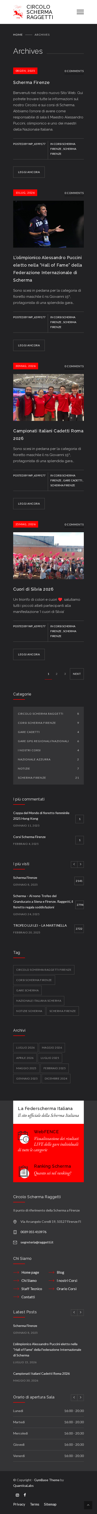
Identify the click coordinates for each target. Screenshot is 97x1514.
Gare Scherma (27, 990)
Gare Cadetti (73, 480)
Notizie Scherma (29, 1011)
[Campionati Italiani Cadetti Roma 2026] (48, 392)
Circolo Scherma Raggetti (48, 713)
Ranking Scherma (52, 1166)
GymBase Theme (47, 1480)
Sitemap (50, 1504)
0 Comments (74, 70)
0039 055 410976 (33, 1232)
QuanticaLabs (23, 1486)
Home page (30, 1272)
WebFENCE (46, 1131)
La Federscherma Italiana (45, 1108)
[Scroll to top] (88, 1505)
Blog (60, 1272)
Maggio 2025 (26, 1068)
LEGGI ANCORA (29, 172)
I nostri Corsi (48, 750)
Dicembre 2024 (56, 1078)
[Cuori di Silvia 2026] (48, 550)
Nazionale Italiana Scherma (38, 1000)
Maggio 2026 (52, 1047)
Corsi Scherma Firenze (48, 723)
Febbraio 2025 (55, 1068)
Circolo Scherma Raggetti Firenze (43, 969)
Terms (34, 1504)
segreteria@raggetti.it (36, 1242)
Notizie (48, 768)
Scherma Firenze (31, 82)
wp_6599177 (36, 144)
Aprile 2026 (25, 1058)
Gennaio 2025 (27, 1078)
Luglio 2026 (25, 1047)
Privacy (19, 1504)
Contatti (28, 1297)
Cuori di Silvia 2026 (33, 589)
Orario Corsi (67, 1289)
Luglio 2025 (50, 1058)
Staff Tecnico (31, 1289)
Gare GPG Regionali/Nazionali (48, 741)
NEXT (77, 674)
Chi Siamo (29, 1280)
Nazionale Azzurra (48, 759)
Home (18, 34)
